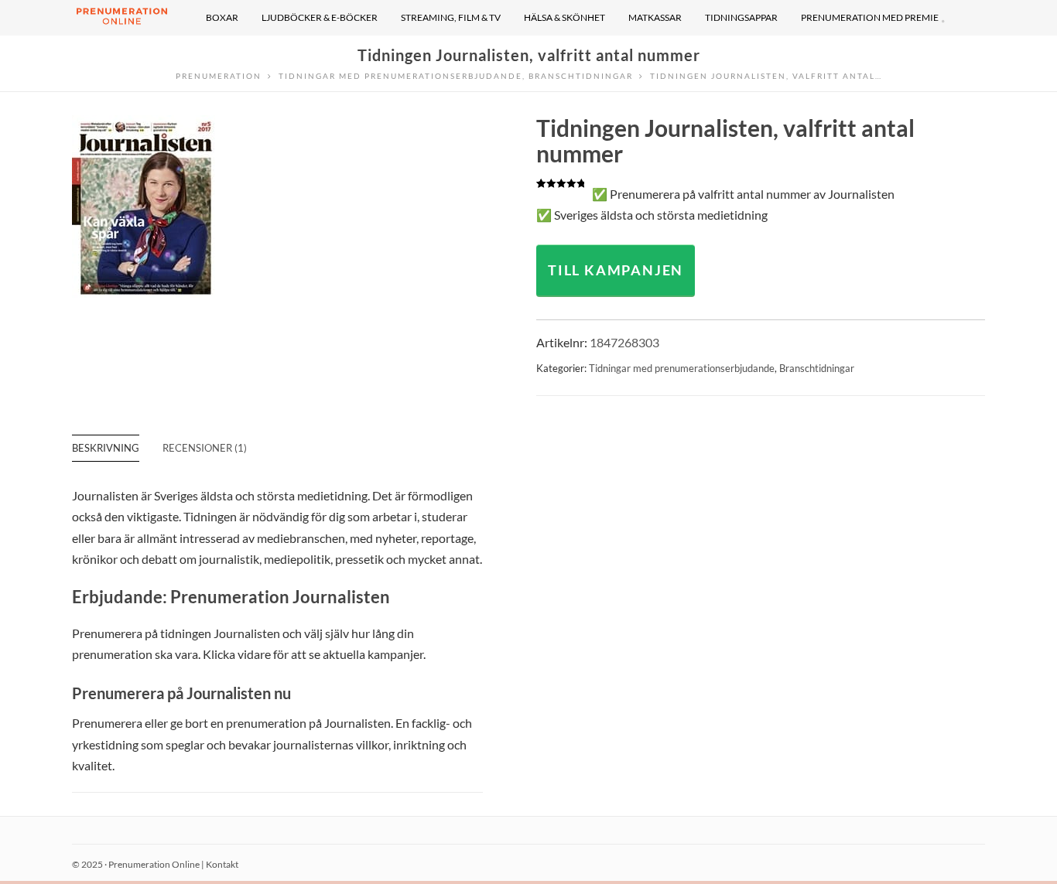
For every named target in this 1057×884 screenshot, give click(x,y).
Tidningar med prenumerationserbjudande (682, 368)
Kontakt (222, 864)
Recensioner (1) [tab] (204, 448)
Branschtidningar (816, 368)
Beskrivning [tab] (105, 448)
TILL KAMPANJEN (615, 269)
